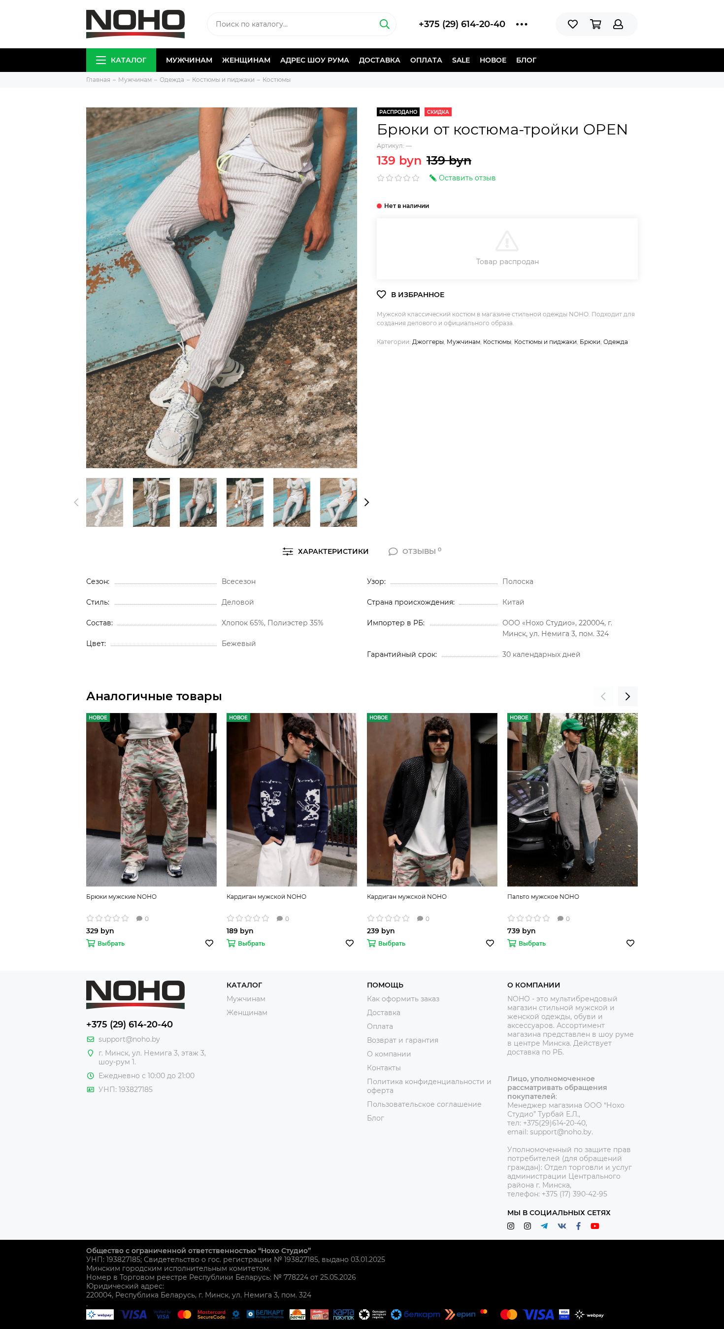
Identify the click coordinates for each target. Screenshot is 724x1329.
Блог (526, 60)
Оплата (426, 60)
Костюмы (497, 341)
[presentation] (76, 502)
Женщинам (246, 60)
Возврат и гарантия (402, 1040)
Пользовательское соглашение (424, 1104)
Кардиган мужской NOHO (266, 896)
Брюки (590, 341)
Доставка (379, 60)
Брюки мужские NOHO (121, 896)
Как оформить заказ (403, 998)
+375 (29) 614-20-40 (462, 24)
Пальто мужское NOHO (543, 896)
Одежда (615, 341)
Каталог (128, 60)
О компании (389, 1054)
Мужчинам (189, 60)
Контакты (384, 1067)
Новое (493, 60)
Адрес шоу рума (314, 60)
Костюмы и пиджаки (545, 341)
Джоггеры (428, 341)
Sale (461, 60)
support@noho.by (129, 1039)
